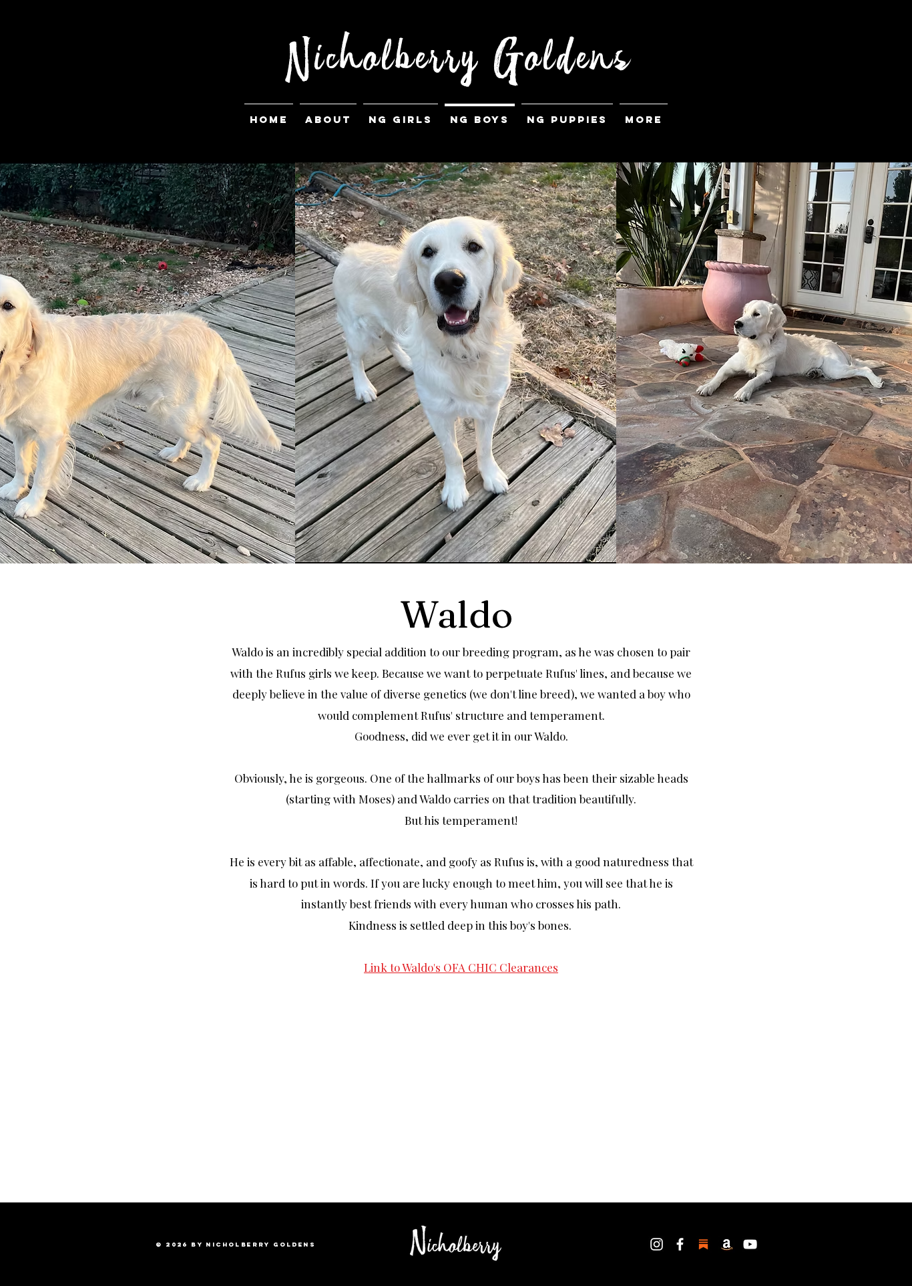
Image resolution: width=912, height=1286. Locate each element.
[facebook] (680, 1244)
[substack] (703, 1244)
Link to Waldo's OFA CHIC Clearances (461, 967)
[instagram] (656, 1244)
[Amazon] (726, 1244)
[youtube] (750, 1244)
